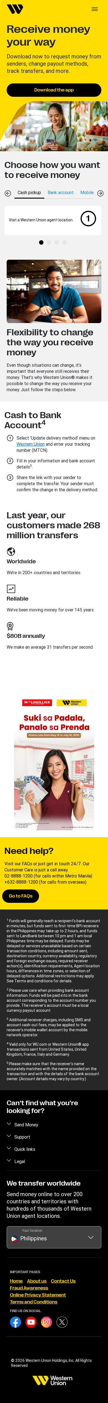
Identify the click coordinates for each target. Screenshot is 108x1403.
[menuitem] (15, 9)
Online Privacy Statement (38, 1295)
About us (37, 1281)
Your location (32, 1230)
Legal (19, 1161)
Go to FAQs (20, 896)
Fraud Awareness (29, 1288)
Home (16, 1281)
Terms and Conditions (33, 1302)
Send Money (26, 1124)
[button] (94, 9)
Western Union (31, 444)
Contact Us (63, 1281)
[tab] (29, 192)
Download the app (54, 90)
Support (22, 1137)
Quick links (24, 1149)
